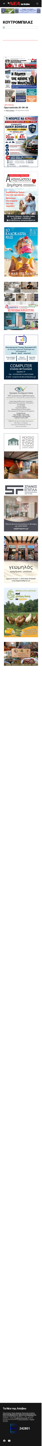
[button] (4, 3)
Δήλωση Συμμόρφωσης (27, 1415)
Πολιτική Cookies (28, 1413)
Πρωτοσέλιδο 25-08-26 (16, 107)
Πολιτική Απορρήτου (10, 1415)
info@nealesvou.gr (20, 1418)
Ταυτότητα (7, 1413)
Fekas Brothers (23, 1419)
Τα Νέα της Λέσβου (14, 1408)
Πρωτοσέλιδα (9, 105)
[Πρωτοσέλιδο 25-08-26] (21, 80)
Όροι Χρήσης (17, 1413)
